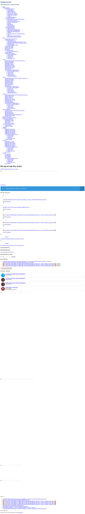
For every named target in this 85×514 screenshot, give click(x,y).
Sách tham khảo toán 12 (9, 102)
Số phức (8, 16)
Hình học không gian (11, 11)
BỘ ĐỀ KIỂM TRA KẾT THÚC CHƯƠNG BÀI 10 (15, 60)
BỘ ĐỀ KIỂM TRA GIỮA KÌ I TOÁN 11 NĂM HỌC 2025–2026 (15, 506)
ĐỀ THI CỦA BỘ (8, 111)
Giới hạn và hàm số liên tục (12, 22)
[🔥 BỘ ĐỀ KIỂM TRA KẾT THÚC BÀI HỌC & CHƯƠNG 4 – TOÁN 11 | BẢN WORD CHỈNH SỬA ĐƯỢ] (5, 197)
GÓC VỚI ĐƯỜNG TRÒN (12, 45)
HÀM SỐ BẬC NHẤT (11, 40)
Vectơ (8, 34)
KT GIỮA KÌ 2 (8, 155)
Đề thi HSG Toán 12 (9, 101)
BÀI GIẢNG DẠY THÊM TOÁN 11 (12, 86)
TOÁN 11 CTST (10, 89)
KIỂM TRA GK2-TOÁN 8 (10, 132)
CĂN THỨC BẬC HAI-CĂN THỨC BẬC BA (16, 42)
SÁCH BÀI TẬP (8, 125)
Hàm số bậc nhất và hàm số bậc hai (13, 29)
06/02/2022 (2, 169)
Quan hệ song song (10, 25)
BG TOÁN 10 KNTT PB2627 (13, 71)
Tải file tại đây (3, 184)
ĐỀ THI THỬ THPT (9, 112)
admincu (6, 169)
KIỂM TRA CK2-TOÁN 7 (10, 145)
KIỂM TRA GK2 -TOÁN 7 (10, 144)
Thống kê (9, 32)
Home (4, 6)
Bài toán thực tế (10, 9)
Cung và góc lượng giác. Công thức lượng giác (16, 33)
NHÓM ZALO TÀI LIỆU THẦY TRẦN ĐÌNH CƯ (15, 282)
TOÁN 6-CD (9, 161)
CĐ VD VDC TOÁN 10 (12, 76)
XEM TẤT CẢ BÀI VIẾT (6, 268)
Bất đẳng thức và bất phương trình (13, 31)
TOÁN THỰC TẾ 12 (11, 108)
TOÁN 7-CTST (10, 148)
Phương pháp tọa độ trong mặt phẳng (14, 36)
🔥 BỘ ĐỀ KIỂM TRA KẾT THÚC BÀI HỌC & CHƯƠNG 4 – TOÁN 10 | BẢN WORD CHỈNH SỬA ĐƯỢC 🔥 (25, 508)
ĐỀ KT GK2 (7, 49)
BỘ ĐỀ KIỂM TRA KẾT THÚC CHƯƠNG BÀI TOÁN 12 (16, 94)
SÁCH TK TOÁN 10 (9, 67)
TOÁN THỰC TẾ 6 (11, 162)
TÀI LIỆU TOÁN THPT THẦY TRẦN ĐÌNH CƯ (15, 273)
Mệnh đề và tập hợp (11, 28)
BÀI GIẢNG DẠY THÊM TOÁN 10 (12, 70)
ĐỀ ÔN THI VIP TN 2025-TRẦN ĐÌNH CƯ (13, 114)
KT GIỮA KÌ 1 (8, 154)
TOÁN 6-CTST (10, 160)
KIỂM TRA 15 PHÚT (9, 62)
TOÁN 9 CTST (10, 56)
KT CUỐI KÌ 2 (8, 157)
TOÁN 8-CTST (10, 136)
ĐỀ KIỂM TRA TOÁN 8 (10, 129)
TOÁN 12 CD (10, 106)
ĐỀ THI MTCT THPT (9, 120)
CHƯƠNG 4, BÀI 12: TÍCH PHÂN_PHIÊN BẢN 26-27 (13, 505)
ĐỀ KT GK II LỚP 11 (9, 83)
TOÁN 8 (4, 128)
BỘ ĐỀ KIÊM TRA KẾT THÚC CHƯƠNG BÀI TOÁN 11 (16, 78)
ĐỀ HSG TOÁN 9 (8, 52)
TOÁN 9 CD (9, 57)
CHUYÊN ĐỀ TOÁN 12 (10, 8)
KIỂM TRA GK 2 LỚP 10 (10, 66)
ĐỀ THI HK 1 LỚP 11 (9, 80)
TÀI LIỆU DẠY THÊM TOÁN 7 (11, 146)
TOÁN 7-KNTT (10, 147)
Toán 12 (4, 93)
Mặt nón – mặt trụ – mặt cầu (12, 13)
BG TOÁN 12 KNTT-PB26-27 (13, 104)
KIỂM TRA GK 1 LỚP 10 (10, 65)
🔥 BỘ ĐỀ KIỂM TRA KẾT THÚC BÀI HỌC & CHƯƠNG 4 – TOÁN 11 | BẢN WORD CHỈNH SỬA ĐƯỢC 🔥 (25, 199)
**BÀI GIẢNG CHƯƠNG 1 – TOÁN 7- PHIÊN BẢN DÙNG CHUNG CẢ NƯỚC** (19, 507)
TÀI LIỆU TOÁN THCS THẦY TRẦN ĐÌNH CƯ (15, 278)
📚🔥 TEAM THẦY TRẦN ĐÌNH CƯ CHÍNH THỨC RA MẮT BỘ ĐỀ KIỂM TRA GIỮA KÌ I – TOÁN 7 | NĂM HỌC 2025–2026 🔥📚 (29, 230)
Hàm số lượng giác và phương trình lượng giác (16, 19)
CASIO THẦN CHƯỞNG (8, 118)
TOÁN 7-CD (9, 149)
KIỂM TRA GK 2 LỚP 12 (10, 100)
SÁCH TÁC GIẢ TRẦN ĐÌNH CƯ (9, 117)
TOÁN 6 (4, 153)
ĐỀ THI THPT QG (6, 109)
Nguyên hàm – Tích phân (12, 15)
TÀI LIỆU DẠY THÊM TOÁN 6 (11, 158)
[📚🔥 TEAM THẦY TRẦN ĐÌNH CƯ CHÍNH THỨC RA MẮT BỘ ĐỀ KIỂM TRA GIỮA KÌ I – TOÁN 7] (5, 228)
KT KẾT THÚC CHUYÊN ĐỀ (11, 38)
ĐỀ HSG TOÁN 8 (8, 139)
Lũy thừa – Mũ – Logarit (12, 12)
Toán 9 (4, 37)
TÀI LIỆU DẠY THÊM (9, 53)
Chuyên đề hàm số (10, 10)
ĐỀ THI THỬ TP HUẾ (9, 113)
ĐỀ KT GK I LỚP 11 (9, 82)
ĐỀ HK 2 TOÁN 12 (9, 98)
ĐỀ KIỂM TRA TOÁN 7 (10, 141)
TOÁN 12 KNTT (10, 105)
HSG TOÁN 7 (8, 152)
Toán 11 (4, 77)
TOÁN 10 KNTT (10, 72)
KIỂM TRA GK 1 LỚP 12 (10, 99)
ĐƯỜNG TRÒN (10, 44)
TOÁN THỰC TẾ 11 (11, 91)
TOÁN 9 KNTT (10, 55)
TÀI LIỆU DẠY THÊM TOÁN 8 (11, 134)
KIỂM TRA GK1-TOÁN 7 (10, 142)
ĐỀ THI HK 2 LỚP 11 (9, 81)
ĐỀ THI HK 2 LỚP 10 (9, 64)
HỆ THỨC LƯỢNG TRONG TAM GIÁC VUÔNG (17, 43)
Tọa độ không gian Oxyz (12, 17)
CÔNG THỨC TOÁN (7, 116)
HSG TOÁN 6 (8, 163)
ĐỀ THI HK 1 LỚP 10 (9, 63)
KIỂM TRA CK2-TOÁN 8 (10, 133)
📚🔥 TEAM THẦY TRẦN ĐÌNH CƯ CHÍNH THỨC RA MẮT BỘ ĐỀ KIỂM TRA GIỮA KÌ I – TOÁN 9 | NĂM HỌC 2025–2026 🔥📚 (29, 214)
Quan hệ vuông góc (11, 26)
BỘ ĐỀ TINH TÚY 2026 (10, 115)
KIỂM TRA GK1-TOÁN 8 (10, 130)
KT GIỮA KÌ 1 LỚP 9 (9, 46)
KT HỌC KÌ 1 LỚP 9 (9, 47)
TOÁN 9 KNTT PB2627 (12, 54)
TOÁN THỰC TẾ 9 (11, 58)
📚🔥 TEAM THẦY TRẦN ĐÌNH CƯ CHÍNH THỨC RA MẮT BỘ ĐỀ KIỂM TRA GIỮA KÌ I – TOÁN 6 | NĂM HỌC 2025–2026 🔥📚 (29, 504)
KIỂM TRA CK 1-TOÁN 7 (10, 143)
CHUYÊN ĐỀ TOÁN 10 (10, 27)
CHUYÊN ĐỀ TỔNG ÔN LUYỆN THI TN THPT (14, 110)
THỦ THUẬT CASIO (9, 122)
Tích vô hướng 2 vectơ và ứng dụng (14, 35)
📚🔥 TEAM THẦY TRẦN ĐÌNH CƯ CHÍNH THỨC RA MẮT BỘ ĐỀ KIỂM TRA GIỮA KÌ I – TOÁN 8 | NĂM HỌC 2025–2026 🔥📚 (29, 222)
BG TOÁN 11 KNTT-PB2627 (13, 87)
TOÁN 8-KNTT (10, 135)
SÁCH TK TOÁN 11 (9, 84)
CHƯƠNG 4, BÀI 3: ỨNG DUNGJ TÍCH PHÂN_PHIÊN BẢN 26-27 (16, 207)
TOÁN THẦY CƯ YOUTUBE (11, 287)
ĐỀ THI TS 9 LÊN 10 (9, 50)
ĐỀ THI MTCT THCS (9, 119)
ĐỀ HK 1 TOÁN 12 (9, 97)
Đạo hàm (9, 23)
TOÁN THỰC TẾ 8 (11, 138)
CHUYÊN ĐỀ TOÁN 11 (10, 18)
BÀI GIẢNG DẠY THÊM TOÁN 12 (12, 103)
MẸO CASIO (7, 121)
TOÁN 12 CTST (10, 107)
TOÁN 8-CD (9, 137)
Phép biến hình (10, 24)
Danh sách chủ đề (6, 7)
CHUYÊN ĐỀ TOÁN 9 (9, 39)
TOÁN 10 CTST (10, 74)
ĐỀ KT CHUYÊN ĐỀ (9, 61)
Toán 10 (4, 59)
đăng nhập (6, 252)
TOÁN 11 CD (10, 88)
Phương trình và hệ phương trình (13, 30)
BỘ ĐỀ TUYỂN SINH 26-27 (13, 51)
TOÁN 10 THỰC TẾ (11, 75)
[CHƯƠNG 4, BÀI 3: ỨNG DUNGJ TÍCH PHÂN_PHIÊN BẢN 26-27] (5, 205)
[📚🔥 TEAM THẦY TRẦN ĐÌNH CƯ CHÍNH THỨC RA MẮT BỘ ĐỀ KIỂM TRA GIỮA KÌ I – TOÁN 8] (5, 220)
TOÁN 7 (4, 140)
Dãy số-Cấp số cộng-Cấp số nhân (13, 21)
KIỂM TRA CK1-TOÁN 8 (10, 131)
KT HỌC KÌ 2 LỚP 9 (9, 48)
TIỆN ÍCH (5, 127)
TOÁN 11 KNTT (10, 90)
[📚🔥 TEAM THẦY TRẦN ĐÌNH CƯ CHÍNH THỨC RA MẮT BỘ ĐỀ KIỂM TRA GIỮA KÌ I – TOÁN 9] (5, 212)
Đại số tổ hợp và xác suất (12, 20)
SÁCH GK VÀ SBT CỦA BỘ (8, 124)
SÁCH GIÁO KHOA (9, 126)
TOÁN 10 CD (10, 73)
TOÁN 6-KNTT (10, 159)
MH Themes (20, 512)
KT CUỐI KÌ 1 (8, 156)
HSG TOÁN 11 (8, 85)
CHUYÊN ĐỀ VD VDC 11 (12, 92)
